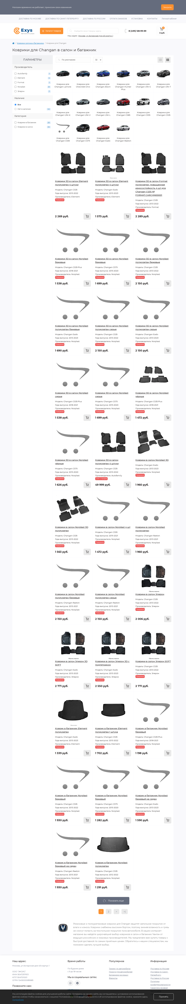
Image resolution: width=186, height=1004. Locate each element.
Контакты (152, 19)
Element (33, 78)
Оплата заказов (118, 19)
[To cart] (87, 216)
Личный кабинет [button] (169, 19)
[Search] (71, 31)
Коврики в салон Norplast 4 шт (112, 527)
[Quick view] (88, 148)
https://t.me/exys (77, 983)
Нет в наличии (33, 109)
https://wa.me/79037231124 (70, 983)
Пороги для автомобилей (120, 972)
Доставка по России (94, 19)
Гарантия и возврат (159, 988)
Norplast (33, 87)
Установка (137, 19)
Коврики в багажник (33, 122)
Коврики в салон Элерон (149, 594)
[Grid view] (168, 60)
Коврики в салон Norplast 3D (152, 460)
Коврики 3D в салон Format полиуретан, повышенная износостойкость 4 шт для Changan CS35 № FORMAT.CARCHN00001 (151, 188)
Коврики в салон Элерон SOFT (153, 661)
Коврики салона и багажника (30, 43)
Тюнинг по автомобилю (119, 969)
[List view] (160, 60)
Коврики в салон (33, 127)
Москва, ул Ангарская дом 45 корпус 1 (95, 36)
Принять (163, 996)
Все (19, 105)
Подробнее (18, 999)
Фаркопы (113, 978)
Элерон (33, 91)
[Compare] (88, 159)
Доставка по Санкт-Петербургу (62, 19)
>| (125, 911)
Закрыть (167, 7)
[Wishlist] (88, 154)
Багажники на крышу (118, 975)
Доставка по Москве (30, 19)
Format (33, 82)
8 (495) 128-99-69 (137, 31)
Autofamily (33, 73)
